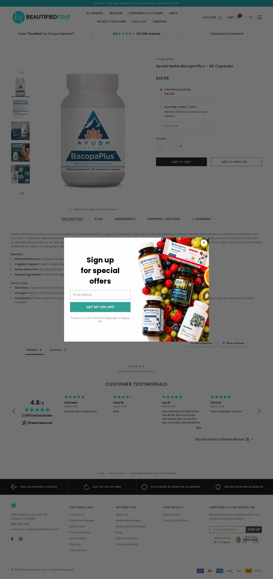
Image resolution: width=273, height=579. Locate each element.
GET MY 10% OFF (100, 307)
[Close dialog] (204, 242)
